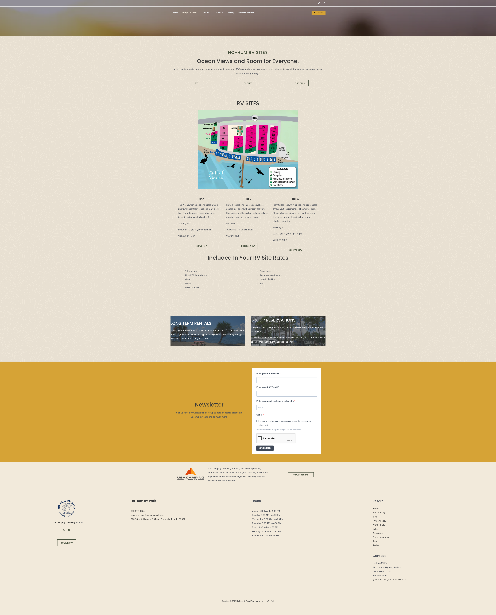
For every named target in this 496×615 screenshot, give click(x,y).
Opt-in (259, 415)
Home (175, 12)
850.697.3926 (138, 511)
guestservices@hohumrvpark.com (147, 515)
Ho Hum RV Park (143, 501)
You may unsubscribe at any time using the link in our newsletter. (278, 430)
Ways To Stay (189, 12)
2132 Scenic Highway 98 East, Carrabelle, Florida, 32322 (158, 519)
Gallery (230, 12)
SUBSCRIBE (265, 448)
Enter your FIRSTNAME (268, 373)
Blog (375, 516)
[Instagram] (324, 3)
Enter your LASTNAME (268, 387)
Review (376, 545)
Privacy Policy (379, 521)
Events (219, 12)
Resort (206, 12)
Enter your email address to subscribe (275, 401)
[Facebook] (319, 3)
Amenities (378, 533)
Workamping (379, 512)
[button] (197, 13)
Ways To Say (379, 525)
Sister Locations (246, 12)
